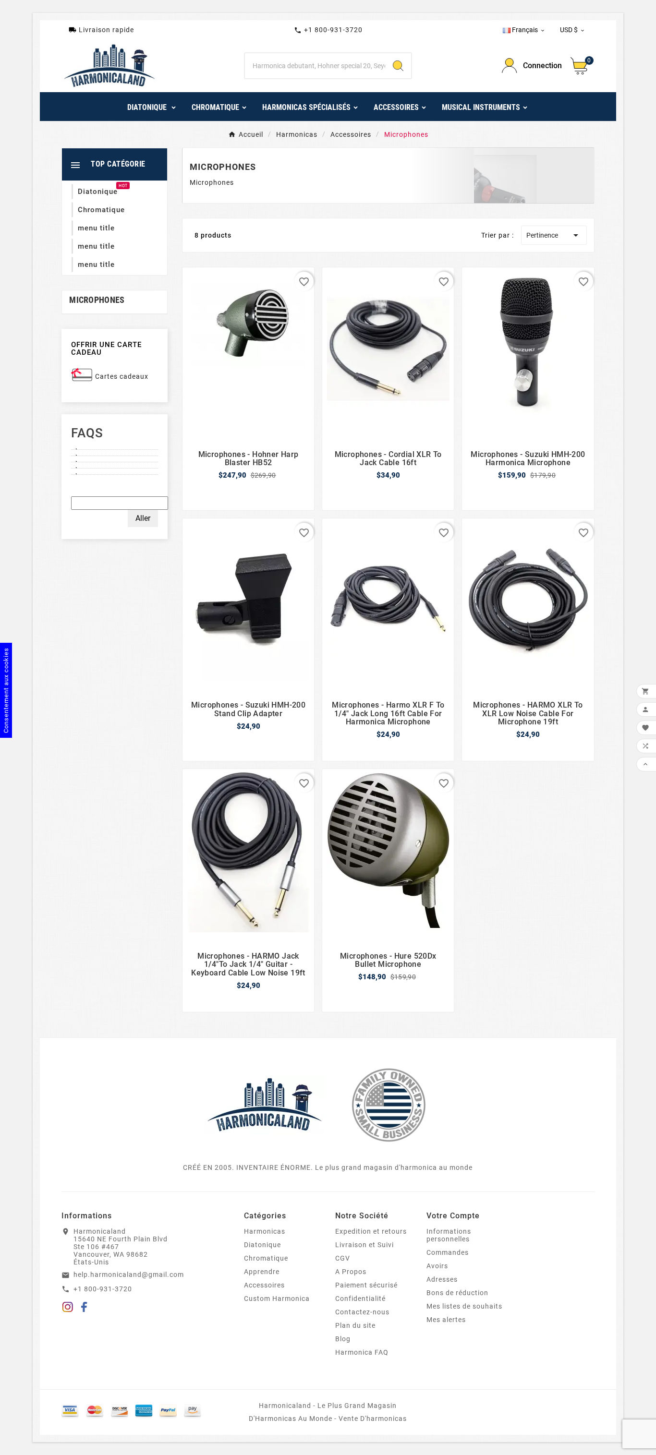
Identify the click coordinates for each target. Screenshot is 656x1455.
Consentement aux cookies (6, 690)
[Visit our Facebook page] (84, 1308)
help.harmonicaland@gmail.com (128, 1274)
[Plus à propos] (114, 446)
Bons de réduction (457, 1293)
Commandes (447, 1252)
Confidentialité (360, 1298)
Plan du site (355, 1325)
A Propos (350, 1271)
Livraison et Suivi (364, 1245)
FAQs (87, 433)
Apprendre (261, 1271)
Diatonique (262, 1245)
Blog (343, 1339)
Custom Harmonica (277, 1298)
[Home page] (264, 1104)
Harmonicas (264, 1231)
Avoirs (437, 1266)
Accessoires (264, 1285)
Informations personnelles (448, 1235)
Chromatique (266, 1258)
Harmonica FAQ (362, 1352)
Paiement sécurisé (366, 1285)
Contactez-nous (362, 1312)
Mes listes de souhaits (464, 1306)
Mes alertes (446, 1319)
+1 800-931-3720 (328, 30)
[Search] (398, 65)
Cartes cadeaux (121, 376)
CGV (342, 1258)
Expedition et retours (371, 1231)
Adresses (442, 1279)
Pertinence (554, 235)
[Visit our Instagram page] (67, 1308)
